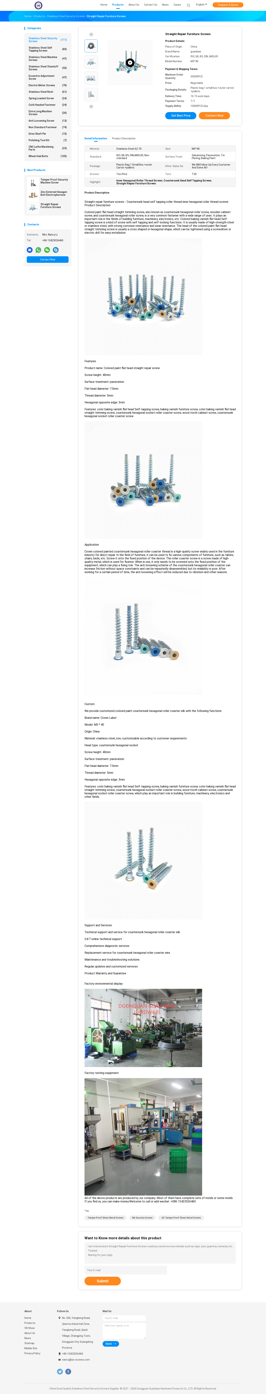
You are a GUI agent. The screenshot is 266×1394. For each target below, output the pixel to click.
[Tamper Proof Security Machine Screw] (33, 183)
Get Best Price (180, 115)
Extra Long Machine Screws (48, 113)
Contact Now (47, 259)
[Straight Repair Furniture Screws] (33, 208)
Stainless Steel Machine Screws (48, 58)
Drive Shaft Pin (48, 133)
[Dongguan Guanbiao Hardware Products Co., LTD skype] (56, 250)
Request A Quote (228, 4)
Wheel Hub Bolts (48, 156)
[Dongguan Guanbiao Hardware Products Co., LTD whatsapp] (38, 250)
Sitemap (29, 1343)
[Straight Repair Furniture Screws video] (130, 62)
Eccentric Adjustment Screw (48, 77)
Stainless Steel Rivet (48, 91)
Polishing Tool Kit (48, 140)
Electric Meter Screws (48, 85)
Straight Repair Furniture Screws (51, 206)
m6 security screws (142, 1218)
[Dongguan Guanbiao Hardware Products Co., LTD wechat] (47, 250)
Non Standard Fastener (48, 127)
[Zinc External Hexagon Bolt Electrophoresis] (33, 195)
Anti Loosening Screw (48, 120)
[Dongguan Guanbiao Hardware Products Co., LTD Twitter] (60, 1372)
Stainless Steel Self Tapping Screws (48, 49)
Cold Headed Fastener (48, 104)
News (27, 1338)
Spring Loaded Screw (48, 98)
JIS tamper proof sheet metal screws (181, 1218)
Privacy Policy (32, 1353)
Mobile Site (30, 1348)
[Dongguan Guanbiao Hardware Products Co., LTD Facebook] (68, 1372)
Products (29, 1323)
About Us (29, 1333)
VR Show (29, 1328)
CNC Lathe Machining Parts (48, 148)
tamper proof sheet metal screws (105, 1218)
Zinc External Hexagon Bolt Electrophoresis (54, 193)
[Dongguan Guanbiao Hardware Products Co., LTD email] (30, 250)
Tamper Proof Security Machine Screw (54, 181)
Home (27, 1317)
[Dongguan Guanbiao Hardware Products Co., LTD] (38, 5)
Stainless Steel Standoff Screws (48, 68)
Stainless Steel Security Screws (48, 40)
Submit (103, 1281)
